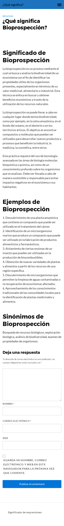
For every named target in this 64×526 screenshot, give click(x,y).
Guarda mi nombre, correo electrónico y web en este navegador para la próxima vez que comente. (29, 466)
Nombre (8, 403)
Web (5, 438)
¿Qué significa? (13, 4)
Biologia (8, 16)
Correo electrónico (17, 421)
